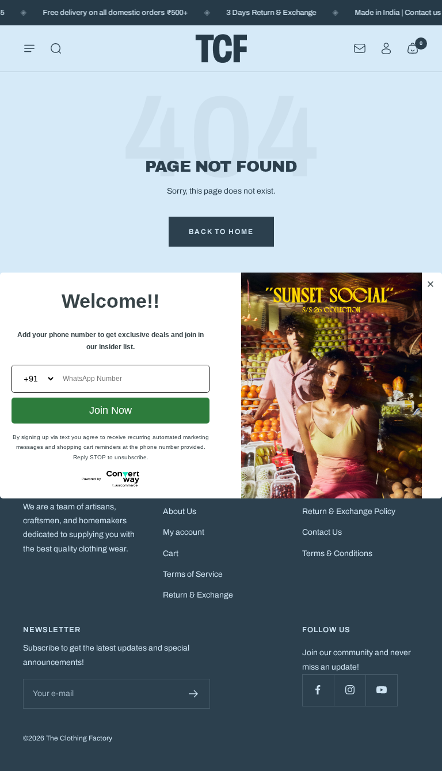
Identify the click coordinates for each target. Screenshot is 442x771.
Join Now (110, 410)
